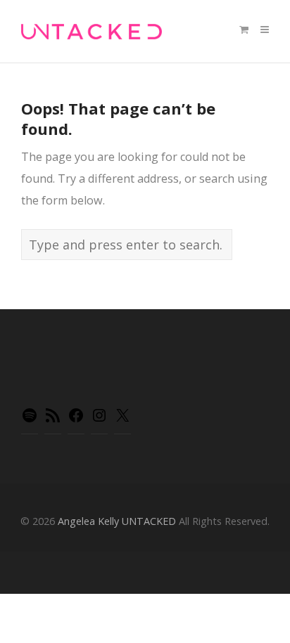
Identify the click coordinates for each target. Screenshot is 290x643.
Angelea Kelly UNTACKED (117, 521)
